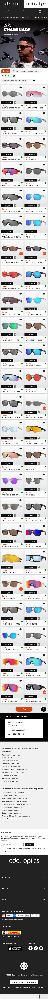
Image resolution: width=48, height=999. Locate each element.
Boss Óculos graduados (11, 813)
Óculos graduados (21, 17)
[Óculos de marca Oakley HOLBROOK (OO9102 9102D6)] (12, 119)
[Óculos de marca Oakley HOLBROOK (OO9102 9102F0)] (35, 274)
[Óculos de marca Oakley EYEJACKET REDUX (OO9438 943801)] (12, 144)
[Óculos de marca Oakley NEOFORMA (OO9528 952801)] (35, 686)
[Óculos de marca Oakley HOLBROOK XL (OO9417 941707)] (35, 196)
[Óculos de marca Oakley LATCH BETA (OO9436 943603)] (35, 325)
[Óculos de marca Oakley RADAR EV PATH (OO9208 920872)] (12, 661)
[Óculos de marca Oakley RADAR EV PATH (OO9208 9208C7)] (12, 454)
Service (5, 888)
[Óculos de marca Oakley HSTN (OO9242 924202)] (35, 377)
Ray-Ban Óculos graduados (13, 793)
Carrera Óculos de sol (10, 764)
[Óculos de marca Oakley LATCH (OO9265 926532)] (35, 609)
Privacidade (25, 987)
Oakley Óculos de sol (10, 758)
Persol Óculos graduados (12, 807)
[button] (12, 4)
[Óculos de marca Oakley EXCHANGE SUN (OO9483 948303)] (12, 428)
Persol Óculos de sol (10, 761)
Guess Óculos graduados (12, 810)
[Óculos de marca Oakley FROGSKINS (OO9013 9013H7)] (12, 480)
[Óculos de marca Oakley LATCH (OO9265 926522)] (12, 351)
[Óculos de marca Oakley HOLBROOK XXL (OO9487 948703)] (35, 506)
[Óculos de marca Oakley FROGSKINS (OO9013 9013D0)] (35, 299)
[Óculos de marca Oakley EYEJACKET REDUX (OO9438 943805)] (12, 93)
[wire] (35, 915)
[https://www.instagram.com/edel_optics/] (36, 948)
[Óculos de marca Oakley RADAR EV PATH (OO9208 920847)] (35, 93)
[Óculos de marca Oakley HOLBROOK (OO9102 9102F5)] (35, 351)
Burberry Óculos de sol (11, 781)
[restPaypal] (21, 915)
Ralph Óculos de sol (10, 778)
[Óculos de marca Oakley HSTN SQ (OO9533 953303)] (12, 583)
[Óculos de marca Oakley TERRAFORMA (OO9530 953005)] (35, 402)
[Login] (24, 11)
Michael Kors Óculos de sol (13, 772)
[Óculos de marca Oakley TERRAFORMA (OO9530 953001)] (35, 248)
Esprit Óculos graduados (12, 819)
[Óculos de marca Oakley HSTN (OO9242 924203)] (35, 454)
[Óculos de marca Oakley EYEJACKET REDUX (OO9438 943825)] (12, 274)
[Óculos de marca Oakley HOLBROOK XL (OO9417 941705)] (12, 402)
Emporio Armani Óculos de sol (14, 769)
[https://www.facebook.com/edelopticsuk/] (30, 948)
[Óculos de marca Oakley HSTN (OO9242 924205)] (35, 480)
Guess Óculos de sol (10, 775)
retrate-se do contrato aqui (24, 982)
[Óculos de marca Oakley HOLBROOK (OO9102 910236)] (35, 531)
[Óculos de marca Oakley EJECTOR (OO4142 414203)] (35, 635)
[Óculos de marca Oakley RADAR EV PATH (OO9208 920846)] (12, 170)
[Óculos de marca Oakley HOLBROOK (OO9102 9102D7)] (12, 531)
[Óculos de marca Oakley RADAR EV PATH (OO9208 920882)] (12, 299)
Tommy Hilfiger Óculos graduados (16, 816)
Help (4, 899)
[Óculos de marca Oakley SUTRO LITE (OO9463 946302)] (12, 686)
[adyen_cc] (3, 915)
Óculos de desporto (39, 17)
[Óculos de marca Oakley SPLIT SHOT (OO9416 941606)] (35, 557)
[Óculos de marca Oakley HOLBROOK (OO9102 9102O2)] (35, 170)
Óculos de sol (6, 17)
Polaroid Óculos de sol (11, 767)
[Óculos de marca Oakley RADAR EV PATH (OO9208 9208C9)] (35, 428)
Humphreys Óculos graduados (14, 798)
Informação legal (38, 987)
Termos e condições (11, 987)
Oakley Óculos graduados (12, 795)
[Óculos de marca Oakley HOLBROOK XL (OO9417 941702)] (12, 609)
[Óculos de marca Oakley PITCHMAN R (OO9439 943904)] (12, 635)
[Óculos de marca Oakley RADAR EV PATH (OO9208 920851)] (12, 196)
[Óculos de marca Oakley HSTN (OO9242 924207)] (35, 144)
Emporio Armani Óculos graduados (16, 804)
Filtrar (7, 71)
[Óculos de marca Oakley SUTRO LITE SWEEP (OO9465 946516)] (35, 583)
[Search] (8, 11)
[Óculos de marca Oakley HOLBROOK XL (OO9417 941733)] (12, 325)
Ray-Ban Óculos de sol (11, 755)
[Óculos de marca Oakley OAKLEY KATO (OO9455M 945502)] (12, 557)
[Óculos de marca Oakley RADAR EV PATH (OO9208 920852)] (12, 222)
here (19, 851)
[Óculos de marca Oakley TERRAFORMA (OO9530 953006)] (12, 248)
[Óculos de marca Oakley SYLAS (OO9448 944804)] (35, 222)
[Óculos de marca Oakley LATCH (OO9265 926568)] (12, 506)
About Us (6, 877)
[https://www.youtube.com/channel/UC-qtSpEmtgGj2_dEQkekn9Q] (41, 948)
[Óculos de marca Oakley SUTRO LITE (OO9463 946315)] (35, 661)
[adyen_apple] (27, 915)
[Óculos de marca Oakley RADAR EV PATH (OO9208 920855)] (12, 377)
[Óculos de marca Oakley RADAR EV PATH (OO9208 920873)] (35, 119)
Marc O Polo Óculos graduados (14, 801)
